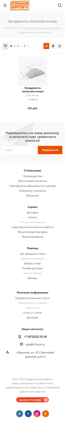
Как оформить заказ (32, 253)
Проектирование (32, 236)
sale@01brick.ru (35, 344)
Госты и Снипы (32, 312)
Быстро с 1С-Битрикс (30, 399)
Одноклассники (45, 413)
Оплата (32, 217)
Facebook (28, 413)
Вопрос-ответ (32, 263)
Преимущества (32, 176)
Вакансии (32, 195)
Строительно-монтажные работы (32, 227)
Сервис (33, 207)
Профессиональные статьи (32, 298)
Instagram (36, 413)
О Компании (32, 170)
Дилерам (32, 317)
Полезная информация (32, 292)
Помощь (32, 248)
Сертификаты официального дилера (32, 185)
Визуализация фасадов (32, 232)
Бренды (32, 278)
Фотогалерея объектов (32, 181)
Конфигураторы (32, 268)
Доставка (32, 212)
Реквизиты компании (32, 190)
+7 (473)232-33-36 (35, 337)
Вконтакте (19, 413)
